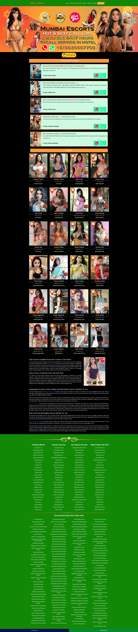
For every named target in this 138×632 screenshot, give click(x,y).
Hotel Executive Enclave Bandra (38, 623)
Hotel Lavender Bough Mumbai (59, 551)
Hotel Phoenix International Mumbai (58, 578)
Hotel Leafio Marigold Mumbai (59, 554)
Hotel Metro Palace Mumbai (58, 563)
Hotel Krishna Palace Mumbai (59, 541)
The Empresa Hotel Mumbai (99, 555)
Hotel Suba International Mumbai (79, 521)
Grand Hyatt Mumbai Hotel (38, 571)
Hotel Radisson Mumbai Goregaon (59, 583)
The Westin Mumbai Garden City (99, 615)
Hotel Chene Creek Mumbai (38, 608)
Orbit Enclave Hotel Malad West (79, 589)
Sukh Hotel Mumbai (99, 521)
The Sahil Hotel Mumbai (99, 605)
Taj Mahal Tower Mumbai (100, 534)
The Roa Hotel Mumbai (99, 600)
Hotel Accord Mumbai (38, 581)
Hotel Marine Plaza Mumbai (58, 559)
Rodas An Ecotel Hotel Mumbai (79, 621)
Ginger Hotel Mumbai (38, 562)
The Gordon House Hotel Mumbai (100, 563)
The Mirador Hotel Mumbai (100, 570)
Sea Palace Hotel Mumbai (100, 519)
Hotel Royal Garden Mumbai (58, 595)
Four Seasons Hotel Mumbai (38, 557)
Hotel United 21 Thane (79, 547)
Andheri (84, 3)
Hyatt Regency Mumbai (79, 558)
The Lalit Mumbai (100, 565)
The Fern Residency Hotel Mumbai (100, 560)
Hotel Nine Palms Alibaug (59, 568)
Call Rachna (34, 630)
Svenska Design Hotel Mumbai (99, 529)
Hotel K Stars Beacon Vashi (58, 529)
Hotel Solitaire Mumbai (79, 519)
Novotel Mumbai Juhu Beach (79, 586)
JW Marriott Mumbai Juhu (79, 566)
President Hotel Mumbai (79, 591)
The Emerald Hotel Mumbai (99, 553)
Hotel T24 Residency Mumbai (79, 531)
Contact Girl (101, 3)
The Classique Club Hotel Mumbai (100, 550)
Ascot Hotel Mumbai (38, 519)
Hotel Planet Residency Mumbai (58, 581)
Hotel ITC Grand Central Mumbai (58, 521)
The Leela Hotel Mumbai (99, 568)
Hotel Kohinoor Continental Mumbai (59, 534)
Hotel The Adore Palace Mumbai (79, 534)
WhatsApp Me (70, 55)
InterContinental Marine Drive (79, 561)
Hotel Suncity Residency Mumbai (79, 526)
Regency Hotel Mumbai (79, 609)
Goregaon (89, 3)
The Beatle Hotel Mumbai (100, 545)
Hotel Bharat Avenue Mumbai (38, 599)
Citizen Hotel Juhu (38, 534)
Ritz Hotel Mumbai (79, 618)
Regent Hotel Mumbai (79, 612)
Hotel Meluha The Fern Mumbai (58, 561)
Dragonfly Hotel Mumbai (38, 543)
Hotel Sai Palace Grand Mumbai (58, 602)
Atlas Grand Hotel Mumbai (38, 521)
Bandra (94, 3)
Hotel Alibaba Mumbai (38, 589)
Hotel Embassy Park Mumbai (38, 620)
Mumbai (72, 3)
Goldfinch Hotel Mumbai (38, 568)
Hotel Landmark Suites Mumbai (58, 549)
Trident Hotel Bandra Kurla (100, 626)
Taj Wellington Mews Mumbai (100, 539)
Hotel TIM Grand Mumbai (79, 540)
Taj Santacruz (100, 536)
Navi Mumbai (78, 3)
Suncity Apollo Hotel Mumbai (99, 526)
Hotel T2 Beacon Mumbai (79, 529)
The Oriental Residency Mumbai (99, 579)
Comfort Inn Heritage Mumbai (38, 536)
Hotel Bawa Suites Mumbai (38, 596)
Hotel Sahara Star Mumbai (59, 597)
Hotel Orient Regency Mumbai (59, 571)
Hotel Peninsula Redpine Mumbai (59, 576)
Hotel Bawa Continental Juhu (38, 591)
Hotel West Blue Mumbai (79, 552)
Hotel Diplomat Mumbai (38, 618)
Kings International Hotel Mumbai (79, 568)
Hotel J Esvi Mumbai (59, 524)
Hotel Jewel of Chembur (58, 526)
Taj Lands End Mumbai (99, 531)
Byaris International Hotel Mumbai (38, 531)
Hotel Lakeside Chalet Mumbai (59, 544)
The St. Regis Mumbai (100, 610)
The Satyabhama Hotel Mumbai (99, 608)
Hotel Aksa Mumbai (38, 586)
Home (67, 3)
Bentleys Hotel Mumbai (38, 529)
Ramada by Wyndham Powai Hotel (79, 600)
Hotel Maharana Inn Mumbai (58, 556)
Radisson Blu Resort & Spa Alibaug (79, 598)
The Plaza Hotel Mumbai (100, 586)
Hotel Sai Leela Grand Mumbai (59, 600)
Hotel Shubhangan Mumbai (58, 607)
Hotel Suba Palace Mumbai (79, 524)
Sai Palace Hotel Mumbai (79, 623)
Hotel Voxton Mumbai (79, 549)
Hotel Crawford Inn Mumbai (38, 613)
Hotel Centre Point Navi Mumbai (38, 605)
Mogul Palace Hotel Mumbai (79, 584)
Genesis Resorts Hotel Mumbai (38, 559)
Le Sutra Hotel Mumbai (79, 571)
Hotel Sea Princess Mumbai (58, 605)
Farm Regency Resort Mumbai (38, 554)
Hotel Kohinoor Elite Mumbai (58, 536)
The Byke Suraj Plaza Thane (99, 548)
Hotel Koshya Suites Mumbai (59, 539)
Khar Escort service (34, 403)
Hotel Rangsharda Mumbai (58, 586)
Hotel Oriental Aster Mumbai (58, 573)
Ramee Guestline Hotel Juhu (79, 607)
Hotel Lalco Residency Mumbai (58, 546)
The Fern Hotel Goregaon (100, 558)
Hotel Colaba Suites (38, 610)
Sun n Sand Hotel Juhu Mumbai (99, 524)
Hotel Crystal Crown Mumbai (38, 615)
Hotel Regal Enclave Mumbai (59, 588)
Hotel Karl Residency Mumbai (59, 531)
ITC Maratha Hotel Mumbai (79, 563)
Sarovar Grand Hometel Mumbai (58, 623)
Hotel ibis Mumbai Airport (59, 519)
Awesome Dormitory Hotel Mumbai (38, 526)
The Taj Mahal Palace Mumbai (100, 613)
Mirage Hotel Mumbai (79, 577)
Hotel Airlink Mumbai (38, 584)
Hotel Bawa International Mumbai (38, 594)
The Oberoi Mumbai (99, 572)
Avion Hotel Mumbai (38, 524)
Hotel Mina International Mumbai (58, 566)
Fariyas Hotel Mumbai (38, 552)
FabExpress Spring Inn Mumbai (38, 545)
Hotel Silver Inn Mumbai (58, 610)
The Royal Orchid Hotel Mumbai (99, 603)
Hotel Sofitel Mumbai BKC (59, 616)
